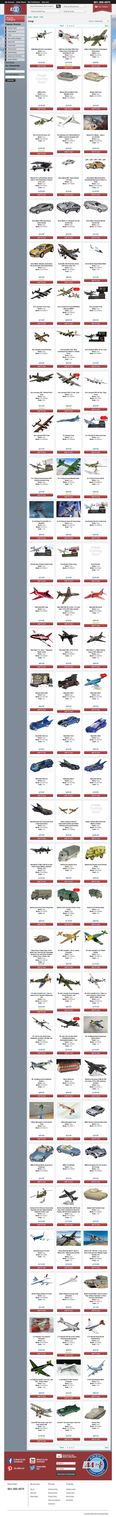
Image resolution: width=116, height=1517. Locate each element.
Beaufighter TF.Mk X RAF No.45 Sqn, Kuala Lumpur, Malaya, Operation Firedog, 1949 (42, 866)
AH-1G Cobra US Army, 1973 (41, 135)
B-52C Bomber (95, 564)
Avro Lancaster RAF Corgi (41, 435)
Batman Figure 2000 (41, 693)
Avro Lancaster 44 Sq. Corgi (41, 307)
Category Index (70, 1489)
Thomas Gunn (12, 49)
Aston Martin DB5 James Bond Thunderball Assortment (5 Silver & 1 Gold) (96, 180)
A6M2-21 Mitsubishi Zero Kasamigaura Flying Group (95, 50)
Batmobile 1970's (69, 736)
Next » (107, 26)
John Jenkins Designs (14, 38)
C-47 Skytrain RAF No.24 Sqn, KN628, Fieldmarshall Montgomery (68, 1337)
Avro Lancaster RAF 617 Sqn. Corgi (68, 392)
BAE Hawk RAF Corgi (41, 607)
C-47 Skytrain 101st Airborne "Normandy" (41, 1337)
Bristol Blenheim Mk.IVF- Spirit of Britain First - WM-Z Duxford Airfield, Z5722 (69, 1253)
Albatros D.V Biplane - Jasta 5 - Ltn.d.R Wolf (95, 136)
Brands (36, 17)
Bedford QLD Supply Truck (68, 864)
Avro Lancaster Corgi (95, 307)
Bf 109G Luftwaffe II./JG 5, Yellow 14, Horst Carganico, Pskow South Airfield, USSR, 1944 (96, 995)
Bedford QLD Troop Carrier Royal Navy (41, 907)
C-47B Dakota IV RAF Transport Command (68, 1380)
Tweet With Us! (41, 1468)
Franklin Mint (12, 45)
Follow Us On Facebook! (19, 1460)
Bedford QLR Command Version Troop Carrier (68, 908)
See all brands (9, 62)
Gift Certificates (34, 2)
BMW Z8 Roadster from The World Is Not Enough (96, 1166)
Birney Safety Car (68, 1079)
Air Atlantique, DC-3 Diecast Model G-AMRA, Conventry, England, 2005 (68, 136)
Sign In (32, 1489)
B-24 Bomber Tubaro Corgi (69, 564)
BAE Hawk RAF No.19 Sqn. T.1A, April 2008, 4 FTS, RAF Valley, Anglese (68, 608)
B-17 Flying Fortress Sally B (95, 478)
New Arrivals (70, 1496)
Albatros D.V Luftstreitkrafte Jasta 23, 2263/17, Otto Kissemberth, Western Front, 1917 (41, 180)
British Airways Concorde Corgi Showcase (68, 1295)
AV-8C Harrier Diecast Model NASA (95, 264)
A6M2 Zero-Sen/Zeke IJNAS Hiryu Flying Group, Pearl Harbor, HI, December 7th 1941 (69, 51)
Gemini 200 (11, 42)
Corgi (9, 35)
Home (30, 17)
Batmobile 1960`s (96, 693)
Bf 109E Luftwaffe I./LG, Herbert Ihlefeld (95, 951)
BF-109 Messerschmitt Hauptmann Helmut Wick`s (95, 1037)
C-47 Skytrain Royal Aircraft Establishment (95, 1337)
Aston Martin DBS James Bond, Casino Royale (41, 222)
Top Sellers (69, 1500)
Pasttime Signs (12, 28)
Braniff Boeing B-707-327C (41, 1251)
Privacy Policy (52, 1496)
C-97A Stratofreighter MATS (95, 1379)
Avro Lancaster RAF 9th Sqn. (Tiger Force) (95, 393)
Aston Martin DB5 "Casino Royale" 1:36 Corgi (68, 179)
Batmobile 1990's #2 (41, 779)
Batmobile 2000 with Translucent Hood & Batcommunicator (41, 822)
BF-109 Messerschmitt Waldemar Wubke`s (41, 1080)
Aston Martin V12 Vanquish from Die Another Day (69, 222)
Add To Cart (41, 66)
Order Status (21, 2)
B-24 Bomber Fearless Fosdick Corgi (41, 564)
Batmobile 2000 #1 (68, 779)
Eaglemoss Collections (15, 56)
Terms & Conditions (54, 1500)
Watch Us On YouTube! (42, 1460)
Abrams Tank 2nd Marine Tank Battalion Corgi (69, 93)
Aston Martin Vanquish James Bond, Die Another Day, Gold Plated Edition (41, 265)
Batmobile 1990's (96, 736)
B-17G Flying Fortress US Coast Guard (68, 521)
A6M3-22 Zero (41, 92)
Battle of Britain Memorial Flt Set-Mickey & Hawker (96, 822)
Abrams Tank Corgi (95, 92)
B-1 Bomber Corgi (68, 435)
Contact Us (51, 1503)
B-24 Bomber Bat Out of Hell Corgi (95, 521)
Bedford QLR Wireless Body (95, 907)
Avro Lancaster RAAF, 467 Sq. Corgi (95, 349)
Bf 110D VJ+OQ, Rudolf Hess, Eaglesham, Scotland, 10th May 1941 (41, 1037)
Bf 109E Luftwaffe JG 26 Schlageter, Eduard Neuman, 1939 (68, 994)
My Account (9, 2)
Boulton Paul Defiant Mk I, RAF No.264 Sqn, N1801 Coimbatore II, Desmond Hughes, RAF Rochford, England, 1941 (68, 1210)
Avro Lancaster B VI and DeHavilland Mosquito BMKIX (69, 307)
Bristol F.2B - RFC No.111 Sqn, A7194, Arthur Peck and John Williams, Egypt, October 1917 (95, 1253)
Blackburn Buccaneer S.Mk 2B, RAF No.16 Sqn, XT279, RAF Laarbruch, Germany (95, 1081)
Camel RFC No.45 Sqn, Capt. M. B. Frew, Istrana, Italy (41, 1423)
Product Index (70, 1493)
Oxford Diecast (12, 52)
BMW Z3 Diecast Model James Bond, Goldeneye (41, 1166)
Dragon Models (12, 59)
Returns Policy (52, 1493)
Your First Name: (10, 69)
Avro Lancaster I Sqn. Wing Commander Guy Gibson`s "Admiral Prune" (68, 351)
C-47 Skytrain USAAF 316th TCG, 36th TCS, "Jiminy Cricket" (41, 1380)
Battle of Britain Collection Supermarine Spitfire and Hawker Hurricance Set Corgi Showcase (69, 823)
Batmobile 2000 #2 (95, 779)
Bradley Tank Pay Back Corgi (95, 1208)
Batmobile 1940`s (68, 693)
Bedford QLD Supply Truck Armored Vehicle (96, 865)
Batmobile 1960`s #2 (42, 736)
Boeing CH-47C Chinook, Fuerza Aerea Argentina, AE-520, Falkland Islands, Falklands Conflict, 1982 (41, 1210)
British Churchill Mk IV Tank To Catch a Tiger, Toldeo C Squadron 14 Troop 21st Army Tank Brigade (95, 1295)
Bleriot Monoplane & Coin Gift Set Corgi (41, 1123)
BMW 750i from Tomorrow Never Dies (96, 1122)
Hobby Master (12, 31)
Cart (99, 6)
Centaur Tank (96, 1422)
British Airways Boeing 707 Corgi (41, 1294)
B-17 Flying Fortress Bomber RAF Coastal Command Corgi (41, 479)
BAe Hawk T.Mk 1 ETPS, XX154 (68, 650)
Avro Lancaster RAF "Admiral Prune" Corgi (41, 393)
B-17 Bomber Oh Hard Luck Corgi (96, 435)
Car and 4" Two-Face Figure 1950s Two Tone (68, 1423)
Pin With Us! (19, 1468)
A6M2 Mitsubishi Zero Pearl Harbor (41, 49)
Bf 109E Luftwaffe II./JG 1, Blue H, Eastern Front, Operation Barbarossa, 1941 (41, 995)
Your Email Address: (12, 74)
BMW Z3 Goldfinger (69, 1165)
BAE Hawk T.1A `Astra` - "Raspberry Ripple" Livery (41, 651)
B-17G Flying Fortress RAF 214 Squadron (41, 522)
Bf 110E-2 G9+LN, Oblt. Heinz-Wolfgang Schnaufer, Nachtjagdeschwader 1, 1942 (69, 1038)
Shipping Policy (53, 1489)
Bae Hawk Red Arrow (95, 607)
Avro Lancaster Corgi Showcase (41, 349)
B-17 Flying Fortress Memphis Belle (68, 478)
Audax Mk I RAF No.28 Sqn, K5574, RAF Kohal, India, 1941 (68, 265)
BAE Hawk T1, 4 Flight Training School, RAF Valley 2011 (95, 651)
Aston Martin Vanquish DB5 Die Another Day (95, 222)
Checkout (105, 6)
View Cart (45, 2)
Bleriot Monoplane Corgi (68, 1122)
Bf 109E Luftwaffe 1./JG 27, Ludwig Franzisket (68, 951)
